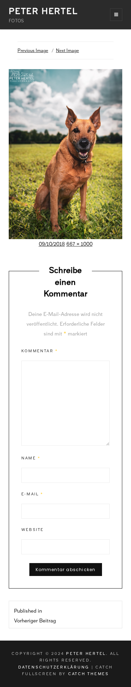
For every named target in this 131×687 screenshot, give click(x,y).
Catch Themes (88, 673)
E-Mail (32, 494)
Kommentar (39, 350)
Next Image (67, 50)
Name (31, 458)
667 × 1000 (79, 244)
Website (32, 529)
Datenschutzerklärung (53, 667)
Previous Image (32, 50)
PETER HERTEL (43, 11)
